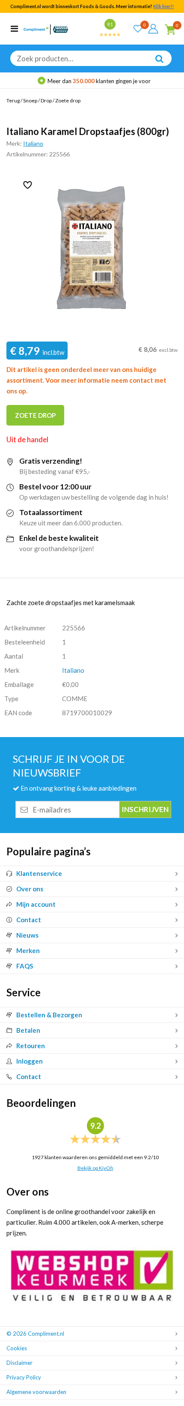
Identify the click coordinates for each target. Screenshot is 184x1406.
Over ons (29, 889)
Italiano (33, 143)
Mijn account (36, 904)
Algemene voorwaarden (36, 1391)
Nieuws (27, 935)
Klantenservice (39, 873)
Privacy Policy (23, 1377)
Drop (46, 100)
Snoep (30, 100)
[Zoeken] (155, 65)
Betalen (28, 1030)
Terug (13, 100)
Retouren (30, 1045)
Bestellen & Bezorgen (49, 1015)
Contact (28, 919)
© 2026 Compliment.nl (35, 1333)
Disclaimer (19, 1362)
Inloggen (29, 1061)
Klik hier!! (163, 6)
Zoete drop (67, 100)
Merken (28, 950)
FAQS (24, 966)
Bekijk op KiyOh (95, 1168)
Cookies (16, 1348)
